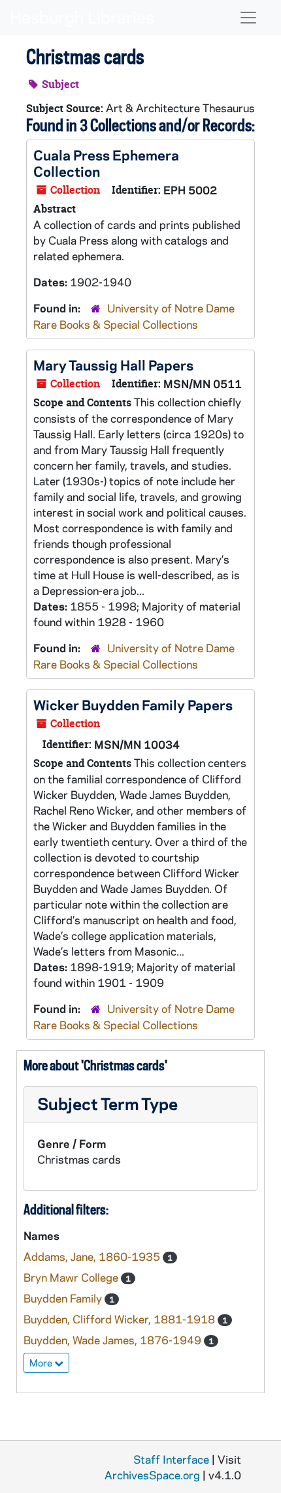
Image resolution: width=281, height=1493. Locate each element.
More (41, 1362)
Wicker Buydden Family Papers (133, 704)
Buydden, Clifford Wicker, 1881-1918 (121, 1319)
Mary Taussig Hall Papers (113, 364)
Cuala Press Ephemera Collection (106, 162)
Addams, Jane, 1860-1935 (93, 1256)
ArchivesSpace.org (152, 1475)
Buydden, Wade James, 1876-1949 (114, 1340)
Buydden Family (64, 1298)
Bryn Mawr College (72, 1277)
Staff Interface (171, 1459)
